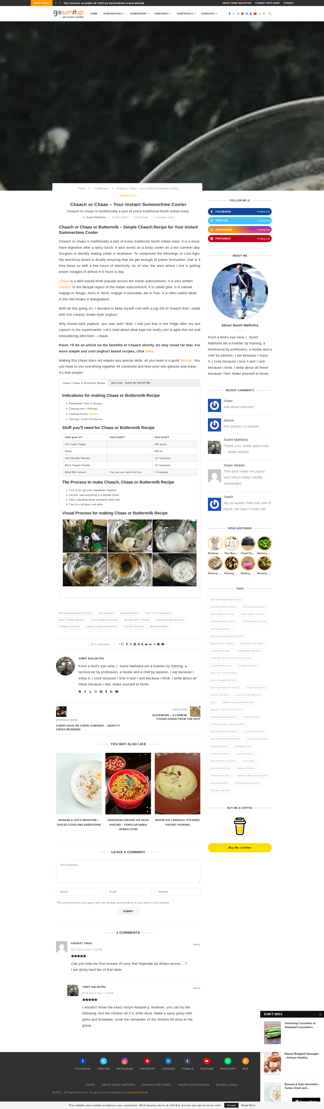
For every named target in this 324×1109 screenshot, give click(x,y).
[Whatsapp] (260, 13)
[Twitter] (233, 13)
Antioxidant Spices (254, 621)
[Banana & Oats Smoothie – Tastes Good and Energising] (79, 783)
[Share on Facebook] (127, 644)
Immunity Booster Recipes (238, 702)
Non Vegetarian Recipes (225, 739)
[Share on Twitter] (130, 644)
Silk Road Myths (220, 768)
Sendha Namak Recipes (170, 620)
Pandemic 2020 (243, 746)
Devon (229, 420)
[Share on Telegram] (158, 644)
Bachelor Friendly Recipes (75, 613)
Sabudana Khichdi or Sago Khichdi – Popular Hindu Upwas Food (128, 825)
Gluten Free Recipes (248, 695)
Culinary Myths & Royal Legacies (230, 658)
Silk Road (249, 761)
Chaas (64, 281)
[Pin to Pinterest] (135, 644)
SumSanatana (112, 13)
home (90, 1085)
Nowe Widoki (234, 465)
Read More (248, 1105)
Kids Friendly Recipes (104, 620)
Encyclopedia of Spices (225, 688)
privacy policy (227, 1085)
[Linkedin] (247, 13)
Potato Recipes (219, 754)
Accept (231, 1105)
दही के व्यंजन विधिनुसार (159, 626)
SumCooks (161, 13)
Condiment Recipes (249, 651)
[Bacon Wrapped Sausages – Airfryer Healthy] (272, 1063)
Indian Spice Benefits (223, 717)
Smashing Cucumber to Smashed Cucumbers (300, 1025)
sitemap (288, 3)
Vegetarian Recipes (247, 783)
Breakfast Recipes (251, 644)
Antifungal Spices (252, 614)
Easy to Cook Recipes (158, 613)
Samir (228, 497)
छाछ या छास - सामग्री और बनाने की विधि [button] (130, 383)
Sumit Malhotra (96, 217)
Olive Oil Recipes (257, 739)
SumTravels (185, 13)
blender (186, 360)
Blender (94, 414)
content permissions (194, 1085)
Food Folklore (256, 688)
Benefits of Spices (221, 644)
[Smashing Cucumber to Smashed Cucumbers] (272, 1032)
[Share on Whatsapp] (154, 644)
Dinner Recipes (247, 666)
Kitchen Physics (254, 732)
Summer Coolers (69, 626)
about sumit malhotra (237, 3)
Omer (228, 401)
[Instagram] (238, 13)
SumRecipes (101, 188)
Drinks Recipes (129, 613)
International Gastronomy (227, 724)
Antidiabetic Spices (222, 614)
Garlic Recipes (219, 695)
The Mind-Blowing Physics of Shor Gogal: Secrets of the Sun (105, 3)
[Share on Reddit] (146, 644)
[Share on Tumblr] (142, 644)
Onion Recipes (219, 746)
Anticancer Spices (254, 607)
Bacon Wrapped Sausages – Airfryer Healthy (302, 1055)
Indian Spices (251, 717)
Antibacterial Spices (223, 607)
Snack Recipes (246, 768)
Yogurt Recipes (133, 626)
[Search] (270, 13)
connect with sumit (267, 3)
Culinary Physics (221, 666)
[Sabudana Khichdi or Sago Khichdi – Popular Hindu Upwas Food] (128, 783)
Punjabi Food (244, 754)
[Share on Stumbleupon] (150, 644)
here (149, 351)
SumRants (208, 13)
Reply (196, 945)
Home (94, 13)
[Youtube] (255, 13)
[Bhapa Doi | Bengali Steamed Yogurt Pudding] (177, 783)
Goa (212, 702)
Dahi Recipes (106, 613)
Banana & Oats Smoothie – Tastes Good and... (302, 1086)
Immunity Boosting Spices (226, 710)
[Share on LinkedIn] (139, 644)
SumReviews (138, 13)
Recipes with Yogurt (137, 620)
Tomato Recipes (220, 776)
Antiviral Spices (220, 629)
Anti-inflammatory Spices (226, 600)
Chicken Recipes (220, 651)
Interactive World (137, 1092)
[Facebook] (230, 13)
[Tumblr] (251, 13)
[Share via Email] (162, 644)
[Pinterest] (242, 13)
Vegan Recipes (219, 783)
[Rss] (264, 13)
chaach (64, 287)
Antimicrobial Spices (223, 621)
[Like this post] (122, 644)
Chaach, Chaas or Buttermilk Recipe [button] (83, 383)
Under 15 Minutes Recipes (101, 626)
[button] (56, 3)
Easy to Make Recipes (71, 620)
